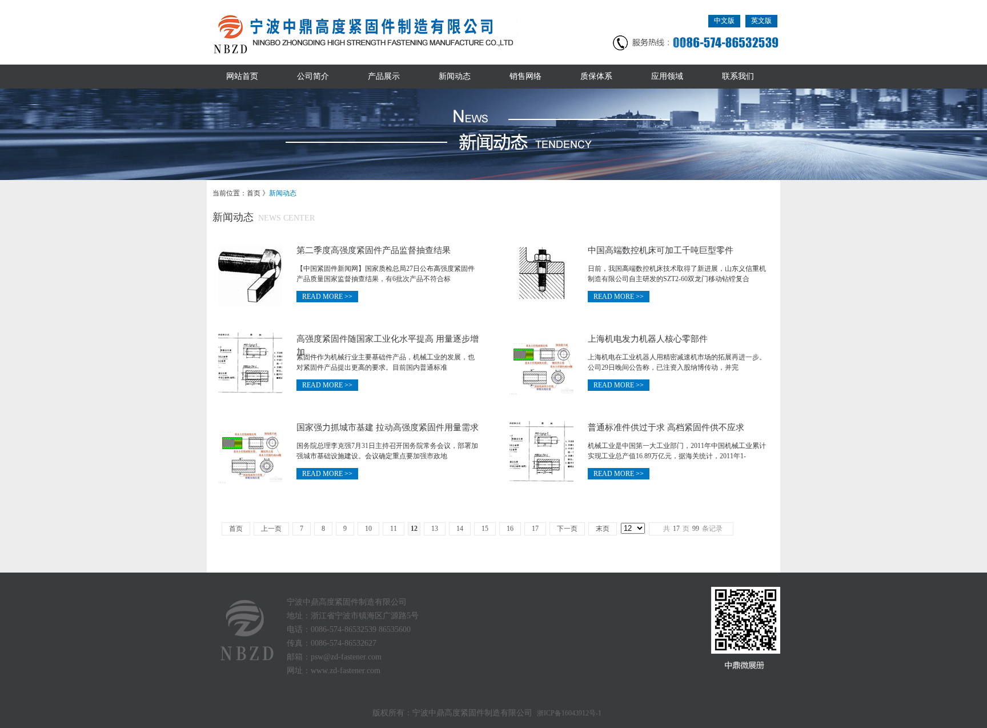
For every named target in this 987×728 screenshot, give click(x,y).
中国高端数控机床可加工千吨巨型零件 (660, 250)
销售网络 (525, 76)
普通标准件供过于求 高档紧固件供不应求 (666, 427)
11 (393, 529)
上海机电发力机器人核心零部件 (648, 338)
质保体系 (596, 76)
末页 (602, 529)
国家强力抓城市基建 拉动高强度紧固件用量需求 (387, 427)
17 (535, 529)
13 (434, 529)
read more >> (327, 297)
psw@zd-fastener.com (346, 657)
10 (368, 529)
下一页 (567, 529)
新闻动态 (455, 76)
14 (459, 529)
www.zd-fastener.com (345, 670)
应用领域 (667, 76)
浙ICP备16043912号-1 (569, 713)
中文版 (724, 21)
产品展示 (384, 76)
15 (485, 529)
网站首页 (242, 76)
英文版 (761, 21)
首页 (253, 193)
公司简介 (313, 76)
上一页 (271, 529)
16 (510, 529)
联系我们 (738, 76)
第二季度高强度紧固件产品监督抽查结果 (373, 250)
